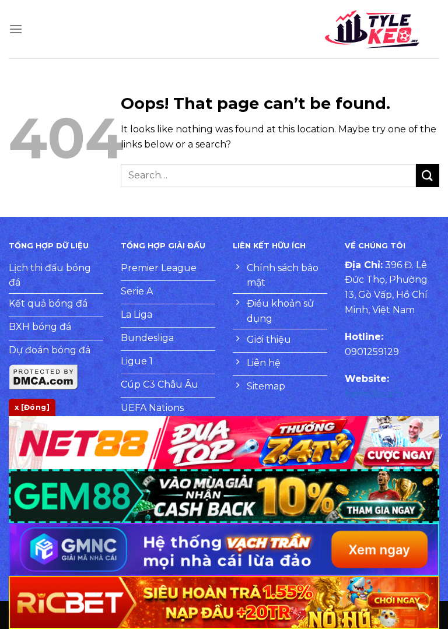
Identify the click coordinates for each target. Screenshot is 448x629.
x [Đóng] (32, 407)
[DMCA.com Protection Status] (44, 376)
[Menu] (16, 29)
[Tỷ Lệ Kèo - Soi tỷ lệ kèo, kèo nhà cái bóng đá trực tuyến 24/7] (372, 29)
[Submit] (427, 175)
